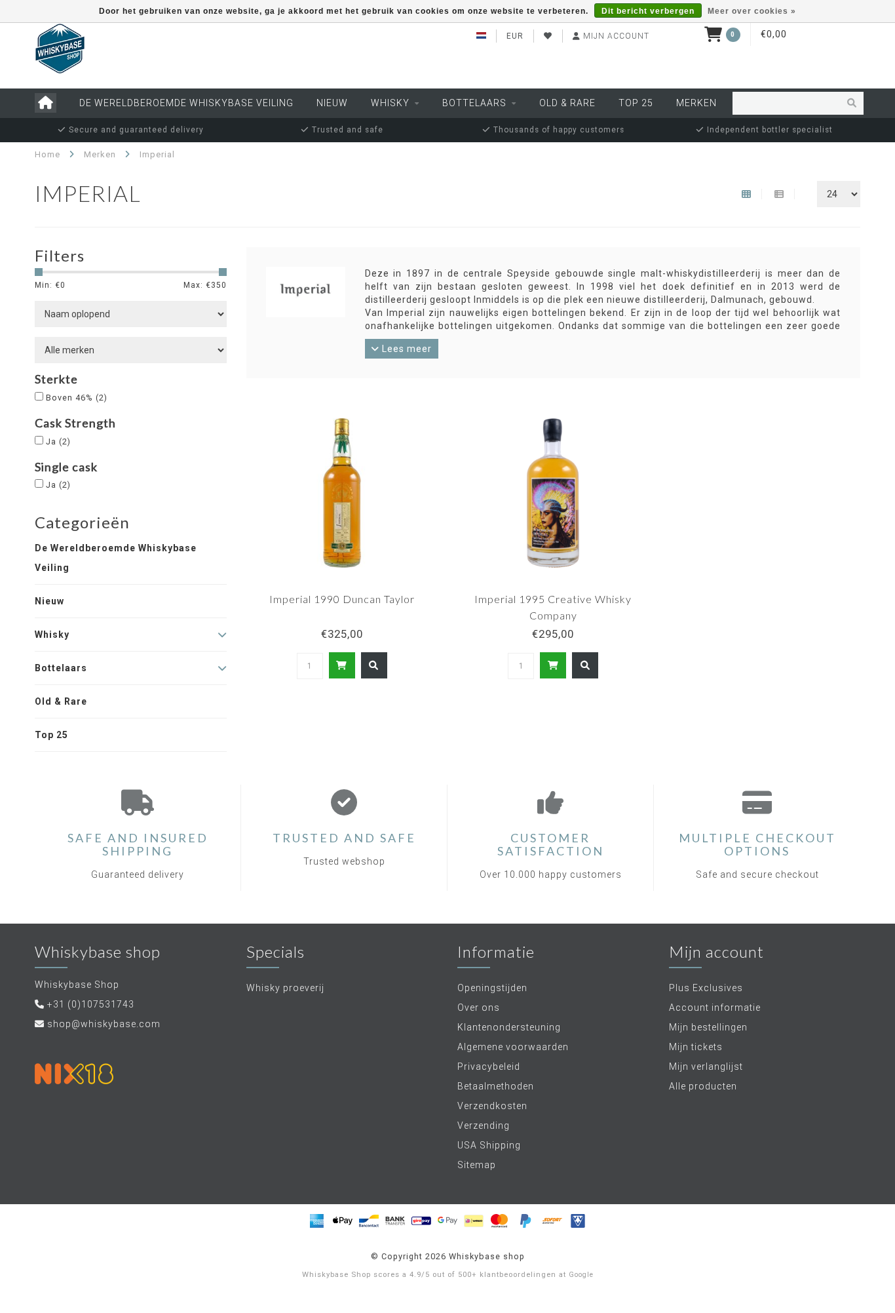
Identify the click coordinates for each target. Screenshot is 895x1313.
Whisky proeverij (285, 988)
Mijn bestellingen (708, 1027)
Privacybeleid (488, 1066)
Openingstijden (492, 988)
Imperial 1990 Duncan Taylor (342, 599)
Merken (696, 103)
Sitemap (476, 1165)
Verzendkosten (492, 1106)
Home (47, 154)
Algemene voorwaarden (513, 1047)
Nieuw (332, 103)
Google (581, 1274)
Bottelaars (474, 103)
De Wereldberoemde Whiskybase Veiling (186, 103)
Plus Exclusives (706, 988)
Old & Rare (567, 103)
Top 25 (636, 103)
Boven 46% (76, 397)
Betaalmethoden (495, 1086)
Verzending (483, 1125)
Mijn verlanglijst (706, 1066)
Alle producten (703, 1086)
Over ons (478, 1007)
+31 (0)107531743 (90, 1004)
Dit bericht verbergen (648, 11)
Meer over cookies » (752, 11)
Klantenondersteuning (509, 1027)
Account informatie (715, 1007)
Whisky (390, 103)
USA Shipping (489, 1145)
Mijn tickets (696, 1047)
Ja (58, 441)
